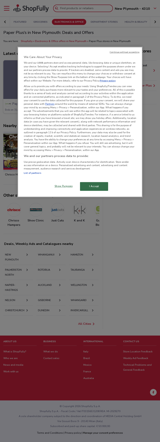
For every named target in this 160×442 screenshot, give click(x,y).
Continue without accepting (124, 52)
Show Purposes (63, 186)
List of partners (32, 173)
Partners (49, 104)
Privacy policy (108, 80)
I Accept (94, 186)
